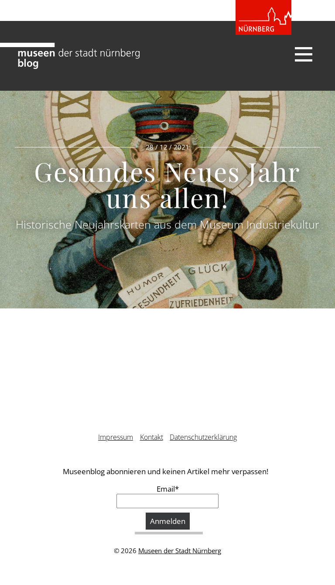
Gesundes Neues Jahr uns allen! (167, 184)
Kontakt (151, 437)
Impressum (115, 437)
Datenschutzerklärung (203, 437)
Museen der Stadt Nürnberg (179, 550)
